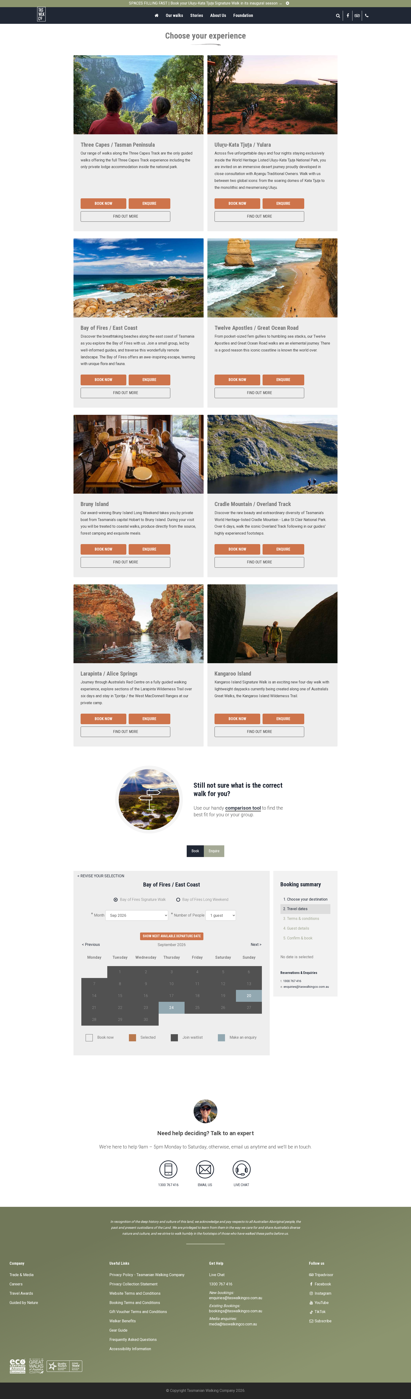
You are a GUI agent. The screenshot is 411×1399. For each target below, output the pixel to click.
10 (171, 984)
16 (146, 995)
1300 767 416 (292, 981)
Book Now (103, 203)
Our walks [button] (174, 15)
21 (94, 1007)
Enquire (149, 203)
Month (99, 915)
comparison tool (243, 808)
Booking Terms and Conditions (134, 1302)
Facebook (322, 1284)
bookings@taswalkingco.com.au (235, 1311)
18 (197, 995)
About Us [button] (218, 15)
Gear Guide (118, 1330)
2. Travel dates (295, 909)
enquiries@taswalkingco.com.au (306, 986)
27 (249, 1007)
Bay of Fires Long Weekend (205, 899)
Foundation (243, 15)
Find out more (125, 216)
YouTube (321, 1302)
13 (249, 984)
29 (120, 1019)
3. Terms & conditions (301, 918)
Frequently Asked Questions (133, 1339)
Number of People (189, 915)
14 (94, 995)
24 (171, 1007)
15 (120, 995)
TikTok (320, 1311)
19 (223, 995)
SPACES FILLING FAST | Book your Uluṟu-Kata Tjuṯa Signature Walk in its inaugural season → (205, 3)
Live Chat (217, 1275)
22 (120, 1007)
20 (249, 995)
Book (195, 851)
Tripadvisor (323, 1275)
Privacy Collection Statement (133, 1284)
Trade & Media (22, 1275)
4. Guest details (296, 928)
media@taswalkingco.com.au (233, 1324)
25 (197, 1007)
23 (146, 1007)
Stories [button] (196, 15)
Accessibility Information (130, 1349)
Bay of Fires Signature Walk (143, 899)
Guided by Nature (24, 1302)
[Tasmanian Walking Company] (54, 14)
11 (197, 984)
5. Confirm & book (298, 938)
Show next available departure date (172, 936)
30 (146, 1019)
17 (171, 995)
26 (223, 1007)
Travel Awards (21, 1293)
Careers (16, 1284)
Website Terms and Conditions (135, 1293)
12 (223, 984)
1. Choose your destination (305, 899)
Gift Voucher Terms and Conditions (138, 1311)
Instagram (322, 1293)
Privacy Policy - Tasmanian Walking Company (147, 1275)
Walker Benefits (122, 1321)
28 (94, 1019)
